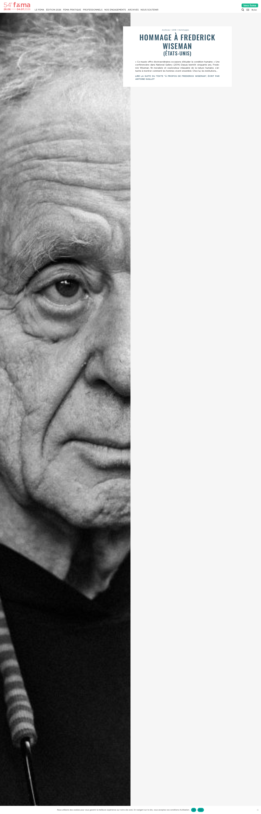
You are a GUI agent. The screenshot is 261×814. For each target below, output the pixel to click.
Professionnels (92, 10)
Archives (133, 10)
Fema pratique (72, 10)
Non (201, 810)
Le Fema (39, 10)
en (255, 10)
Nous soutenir (149, 10)
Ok (193, 810)
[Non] (257, 810)
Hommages (183, 30)
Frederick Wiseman (189, 41)
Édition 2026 (53, 10)
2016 (174, 30)
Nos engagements (115, 10)
